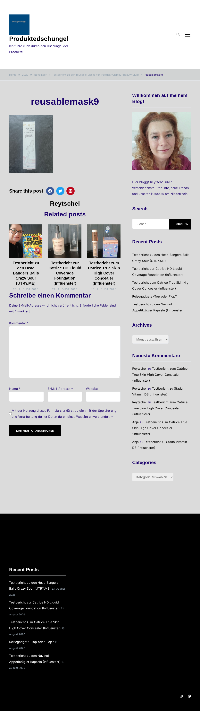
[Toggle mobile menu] (188, 34)
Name (14, 389)
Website (92, 389)
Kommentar (19, 323)
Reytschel (65, 203)
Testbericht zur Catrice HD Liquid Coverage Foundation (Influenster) (64, 273)
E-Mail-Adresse (60, 389)
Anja (135, 422)
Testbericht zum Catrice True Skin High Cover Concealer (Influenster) (104, 273)
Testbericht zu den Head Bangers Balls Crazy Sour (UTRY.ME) (26, 273)
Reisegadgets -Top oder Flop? (154, 296)
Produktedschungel (38, 38)
